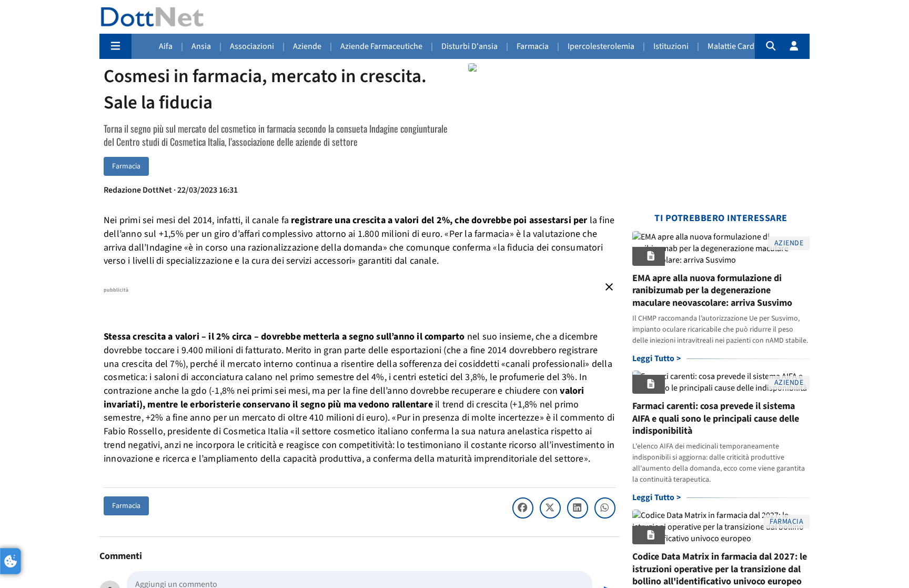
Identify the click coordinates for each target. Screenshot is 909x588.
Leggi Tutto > (656, 358)
